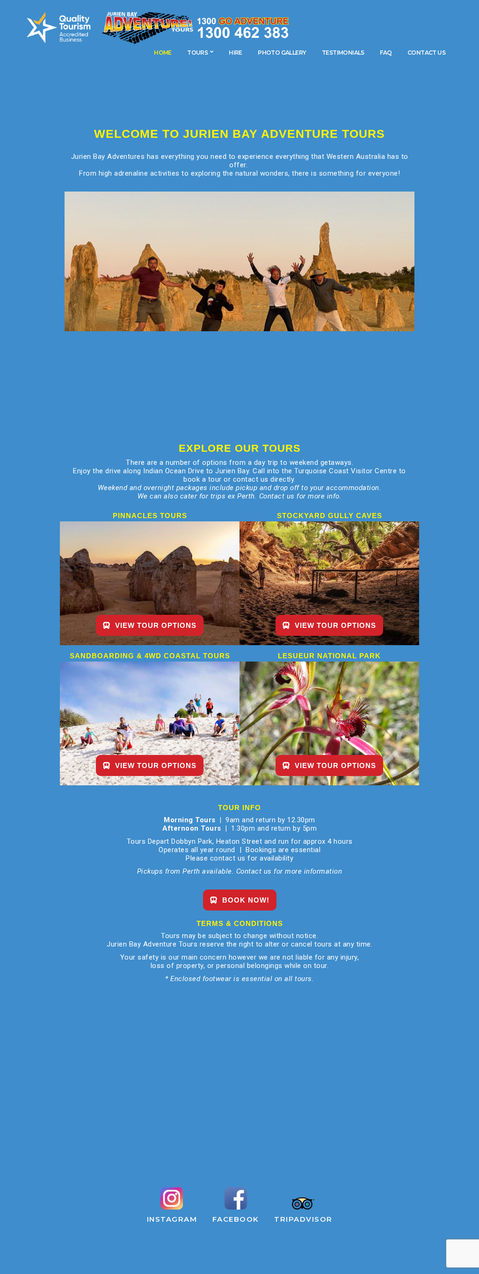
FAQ (386, 52)
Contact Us (426, 52)
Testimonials (343, 52)
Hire (235, 52)
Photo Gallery (282, 52)
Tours (197, 52)
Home (163, 52)
